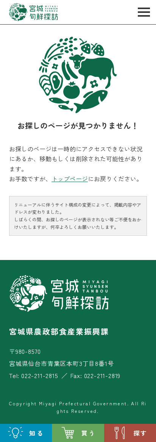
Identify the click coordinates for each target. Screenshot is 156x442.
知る (36, 432)
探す (140, 432)
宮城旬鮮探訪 (33, 12)
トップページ (69, 178)
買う (88, 432)
